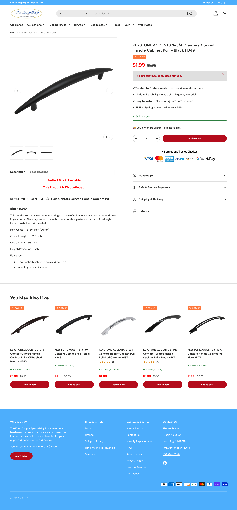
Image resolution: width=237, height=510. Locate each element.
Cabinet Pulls (58, 24)
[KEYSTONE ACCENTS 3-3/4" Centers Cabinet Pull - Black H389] (74, 325)
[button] (188, 13)
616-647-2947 (171, 454)
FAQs (129, 447)
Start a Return (134, 428)
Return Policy (134, 454)
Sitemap (90, 454)
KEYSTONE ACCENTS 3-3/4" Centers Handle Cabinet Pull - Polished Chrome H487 (118, 353)
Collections (34, 24)
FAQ (220, 2)
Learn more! (21, 455)
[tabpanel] (63, 223)
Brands (89, 435)
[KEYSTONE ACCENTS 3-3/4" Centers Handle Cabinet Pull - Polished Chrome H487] (118, 325)
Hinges (78, 24)
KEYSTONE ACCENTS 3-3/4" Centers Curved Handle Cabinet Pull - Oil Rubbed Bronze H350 (27, 355)
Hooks (117, 24)
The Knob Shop (24, 498)
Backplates (98, 24)
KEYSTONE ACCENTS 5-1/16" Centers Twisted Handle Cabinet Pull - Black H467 (160, 353)
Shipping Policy (94, 441)
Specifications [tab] (39, 172)
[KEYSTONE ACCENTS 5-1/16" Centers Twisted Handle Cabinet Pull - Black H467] (162, 325)
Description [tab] (17, 172)
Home (13, 32)
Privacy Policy (134, 460)
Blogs (88, 428)
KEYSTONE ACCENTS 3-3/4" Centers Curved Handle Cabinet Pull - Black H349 (38, 32)
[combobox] (126, 13)
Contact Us (207, 2)
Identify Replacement (139, 441)
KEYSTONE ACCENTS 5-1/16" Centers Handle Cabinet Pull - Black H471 (206, 353)
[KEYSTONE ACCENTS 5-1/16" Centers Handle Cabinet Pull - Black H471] (207, 325)
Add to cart (194, 138)
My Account (133, 473)
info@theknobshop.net (176, 447)
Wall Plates (145, 24)
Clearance (16, 24)
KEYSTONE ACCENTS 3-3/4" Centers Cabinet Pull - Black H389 (72, 353)
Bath (127, 24)
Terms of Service (136, 467)
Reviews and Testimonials (100, 447)
